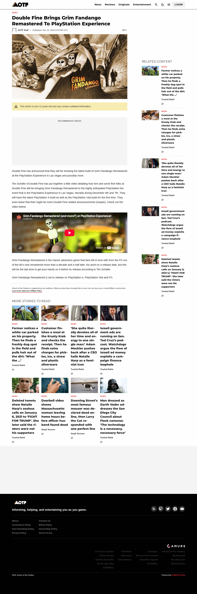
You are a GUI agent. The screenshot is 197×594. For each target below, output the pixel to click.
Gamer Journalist (104, 559)
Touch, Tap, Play (105, 563)
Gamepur (153, 551)
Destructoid (178, 555)
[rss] (154, 509)
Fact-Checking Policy (23, 529)
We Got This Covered (147, 555)
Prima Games (106, 555)
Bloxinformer (178, 563)
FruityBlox (152, 563)
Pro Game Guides (104, 551)
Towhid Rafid (18, 365)
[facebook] (175, 509)
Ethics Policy (45, 525)
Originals (124, 4)
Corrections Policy (21, 525)
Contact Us (44, 521)
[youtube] (182, 509)
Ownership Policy (48, 529)
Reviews (110, 4)
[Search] (156, 4)
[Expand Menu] (169, 4)
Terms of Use (45, 533)
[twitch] (161, 509)
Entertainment (142, 4)
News (98, 4)
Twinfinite (126, 551)
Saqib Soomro (48, 429)
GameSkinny (125, 559)
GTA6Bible (108, 567)
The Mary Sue (178, 559)
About (15, 521)
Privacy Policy (19, 533)
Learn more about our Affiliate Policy (27, 291)
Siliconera (126, 555)
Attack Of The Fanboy (173, 551)
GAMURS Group (178, 575)
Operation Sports (149, 559)
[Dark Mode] (162, 4)
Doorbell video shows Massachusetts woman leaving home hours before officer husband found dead (54, 412)
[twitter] (168, 509)
